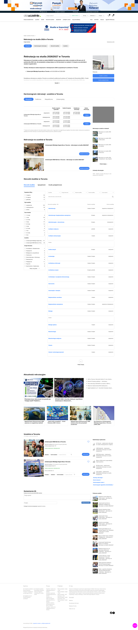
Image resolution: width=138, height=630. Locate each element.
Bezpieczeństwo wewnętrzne (55, 304)
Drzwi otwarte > (97, 480)
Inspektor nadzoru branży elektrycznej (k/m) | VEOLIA (50, 604)
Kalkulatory (92, 15)
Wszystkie (29, 99)
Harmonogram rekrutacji (40, 46)
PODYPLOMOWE (54, 454)
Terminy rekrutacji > (98, 477)
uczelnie (37, 19)
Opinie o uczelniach (60, 11)
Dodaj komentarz (86, 502)
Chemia (50, 345)
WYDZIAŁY (47, 474)
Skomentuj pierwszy (135, 626)
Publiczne (38, 99)
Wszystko (28, 46)
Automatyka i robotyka (54, 290)
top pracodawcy (76, 19)
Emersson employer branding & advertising (38, 627)
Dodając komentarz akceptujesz (34, 506)
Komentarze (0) (110, 42)
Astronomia (51, 283)
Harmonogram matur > (99, 482)
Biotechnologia (52, 331)
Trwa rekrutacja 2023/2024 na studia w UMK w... (99, 383)
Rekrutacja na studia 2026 (92, 11)
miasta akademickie (28, 19)
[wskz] (69, 5)
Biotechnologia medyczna (54, 338)
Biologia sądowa (52, 324)
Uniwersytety (60, 99)
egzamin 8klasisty (110, 19)
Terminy (84, 15)
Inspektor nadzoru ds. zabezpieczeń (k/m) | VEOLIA (51, 590)
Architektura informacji (54, 263)
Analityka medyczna (53, 229)
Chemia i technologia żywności (56, 352)
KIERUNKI (47, 454)
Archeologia (51, 256)
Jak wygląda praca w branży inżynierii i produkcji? (27, 597)
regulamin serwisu (41, 506)
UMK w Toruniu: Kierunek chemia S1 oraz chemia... (100, 379)
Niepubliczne (49, 99)
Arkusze (100, 15)
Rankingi (76, 11)
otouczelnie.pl (26, 623)
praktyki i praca (66, 19)
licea (91, 19)
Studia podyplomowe (55, 185)
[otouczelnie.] (32, 15)
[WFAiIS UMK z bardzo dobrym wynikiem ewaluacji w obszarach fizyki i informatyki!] (69, 387)
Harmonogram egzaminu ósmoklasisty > (103, 484)
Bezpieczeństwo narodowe (55, 297)
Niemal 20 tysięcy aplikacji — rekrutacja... (98, 381)
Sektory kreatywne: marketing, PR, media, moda (39, 593)
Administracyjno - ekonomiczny (56, 222)
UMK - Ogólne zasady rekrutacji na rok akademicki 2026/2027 (102, 174)
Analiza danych (52, 249)
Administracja (51, 208)
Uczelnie (65, 46)
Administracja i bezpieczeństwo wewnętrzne (59, 215)
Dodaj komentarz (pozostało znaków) (33, 493)
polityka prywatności (45, 623)
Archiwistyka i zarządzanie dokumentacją (58, 277)
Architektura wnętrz (53, 270)
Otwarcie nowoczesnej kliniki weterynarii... (98, 385)
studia (42, 19)
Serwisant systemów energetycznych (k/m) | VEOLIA (51, 594)
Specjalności (41, 185)
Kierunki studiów (55, 46)
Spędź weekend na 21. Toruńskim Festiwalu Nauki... (100, 388)
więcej (86, 115)
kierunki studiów (50, 19)
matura (102, 19)
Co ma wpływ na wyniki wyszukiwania (30, 436)
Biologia (50, 311)
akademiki (58, 19)
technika (96, 19)
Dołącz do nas (44, 11)
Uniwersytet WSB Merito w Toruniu (32, 123)
